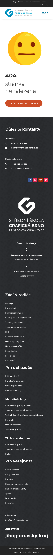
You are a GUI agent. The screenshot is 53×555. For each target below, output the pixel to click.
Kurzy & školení (12, 474)
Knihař (8, 454)
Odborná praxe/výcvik (14, 341)
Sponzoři (9, 493)
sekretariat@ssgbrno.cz (24, 148)
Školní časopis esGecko (15, 327)
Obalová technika (13, 424)
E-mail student (35, 2)
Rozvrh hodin (11, 308)
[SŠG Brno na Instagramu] (35, 180)
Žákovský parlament (14, 322)
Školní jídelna (11, 351)
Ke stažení (9, 360)
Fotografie (10, 355)
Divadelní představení (14, 336)
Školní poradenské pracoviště (18, 317)
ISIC (7, 332)
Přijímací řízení (12, 376)
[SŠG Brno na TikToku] (46, 180)
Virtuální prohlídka (13, 385)
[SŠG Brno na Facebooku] (30, 180)
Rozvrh (20, 2)
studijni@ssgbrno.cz (22, 168)
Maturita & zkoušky (13, 346)
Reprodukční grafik (13, 444)
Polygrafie (10, 420)
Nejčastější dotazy (13, 390)
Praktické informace (14, 312)
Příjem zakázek (12, 469)
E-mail (27, 2)
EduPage (13, 2)
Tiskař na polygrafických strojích (19, 410)
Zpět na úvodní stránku (24, 103)
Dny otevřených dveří (14, 381)
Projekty (9, 479)
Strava (44, 2)
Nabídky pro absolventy (15, 488)
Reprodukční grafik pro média (18, 405)
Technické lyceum (13, 429)
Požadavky (44, 5)
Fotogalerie (10, 498)
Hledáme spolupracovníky (16, 484)
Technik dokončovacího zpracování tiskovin (24, 415)
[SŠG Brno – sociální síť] (40, 180)
